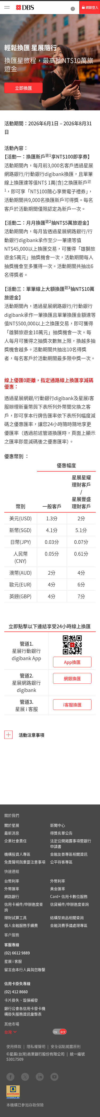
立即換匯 (23, 88)
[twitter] (25, 1077)
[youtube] (54, 1077)
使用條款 (13, 1046)
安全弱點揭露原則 (66, 1046)
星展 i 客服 (13, 961)
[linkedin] (40, 1077)
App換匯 (72, 662)
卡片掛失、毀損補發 (21, 1000)
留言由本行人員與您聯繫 (24, 969)
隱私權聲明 (36, 1046)
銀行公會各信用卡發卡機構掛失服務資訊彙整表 (24, 1011)
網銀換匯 (72, 678)
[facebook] (10, 1077)
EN (55, 1032)
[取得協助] (73, 8)
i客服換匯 (72, 704)
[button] (15, 1032)
